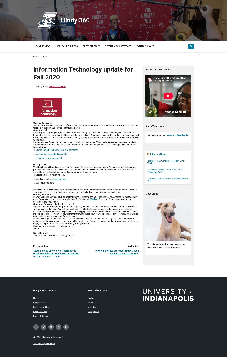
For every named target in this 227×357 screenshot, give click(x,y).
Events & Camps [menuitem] (145, 46)
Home (35, 57)
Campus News (39, 303)
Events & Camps (40, 316)
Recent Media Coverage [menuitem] (118, 46)
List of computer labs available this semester (57, 150)
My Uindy (94, 199)
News (45, 57)
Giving (90, 303)
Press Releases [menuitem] (91, 46)
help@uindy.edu (59, 179)
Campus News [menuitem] (43, 46)
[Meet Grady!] (168, 220)
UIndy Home (93, 312)
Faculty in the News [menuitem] (66, 46)
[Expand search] (191, 46)
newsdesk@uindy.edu (177, 135)
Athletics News (158, 154)
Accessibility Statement (44, 343)
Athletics (92, 307)
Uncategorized (57, 87)
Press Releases (40, 312)
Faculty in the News (41, 307)
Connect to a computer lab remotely (52, 154)
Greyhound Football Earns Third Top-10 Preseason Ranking (165, 171)
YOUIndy (91, 298)
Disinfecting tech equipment (49, 158)
